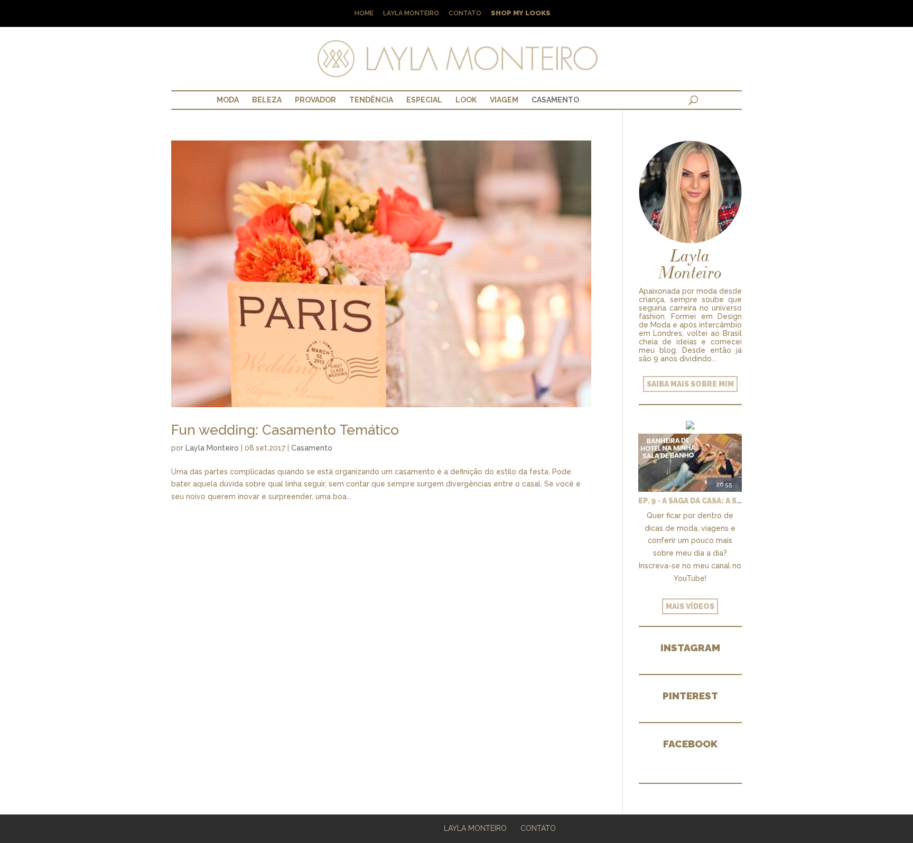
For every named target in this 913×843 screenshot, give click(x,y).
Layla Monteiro (411, 13)
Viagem (504, 100)
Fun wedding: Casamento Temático (285, 430)
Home (364, 13)
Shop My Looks (521, 13)
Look (466, 100)
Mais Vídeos (690, 606)
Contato (465, 13)
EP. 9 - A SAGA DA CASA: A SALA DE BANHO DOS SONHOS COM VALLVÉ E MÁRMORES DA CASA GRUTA (690, 501)
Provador (315, 100)
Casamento (555, 100)
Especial (424, 100)
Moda (228, 100)
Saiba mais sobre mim (690, 384)
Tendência (371, 100)
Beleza (267, 100)
